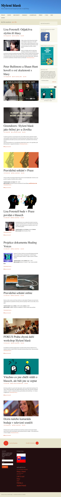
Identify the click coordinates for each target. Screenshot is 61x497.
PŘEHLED (3, 15)
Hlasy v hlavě (13, 383)
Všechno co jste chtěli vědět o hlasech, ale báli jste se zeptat (20, 379)
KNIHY (52, 15)
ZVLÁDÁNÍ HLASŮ (33, 15)
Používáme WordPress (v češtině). (20, 494)
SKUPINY (9, 15)
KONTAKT (3, 17)
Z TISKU (46, 15)
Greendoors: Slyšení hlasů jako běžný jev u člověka (18, 127)
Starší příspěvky (11, 443)
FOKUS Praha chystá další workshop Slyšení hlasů (19, 338)
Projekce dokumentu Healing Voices (20, 244)
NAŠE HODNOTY (16, 15)
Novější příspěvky (32, 443)
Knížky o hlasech (19, 474)
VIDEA (21, 76)
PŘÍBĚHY (40, 15)
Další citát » (54, 81)
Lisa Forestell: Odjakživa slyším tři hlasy (18, 31)
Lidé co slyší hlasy (16, 35)
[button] (55, 87)
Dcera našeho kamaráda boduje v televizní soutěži (18, 420)
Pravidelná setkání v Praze (19, 170)
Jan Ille (14, 22)
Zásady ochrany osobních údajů (6, 494)
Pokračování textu (31, 57)
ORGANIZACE (24, 15)
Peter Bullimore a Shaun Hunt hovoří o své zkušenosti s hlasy (21, 70)
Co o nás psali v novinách (16, 132)
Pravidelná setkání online (18, 293)
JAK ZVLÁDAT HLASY (19, 383)
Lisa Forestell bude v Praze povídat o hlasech (19, 213)
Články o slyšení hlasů (16, 173)
